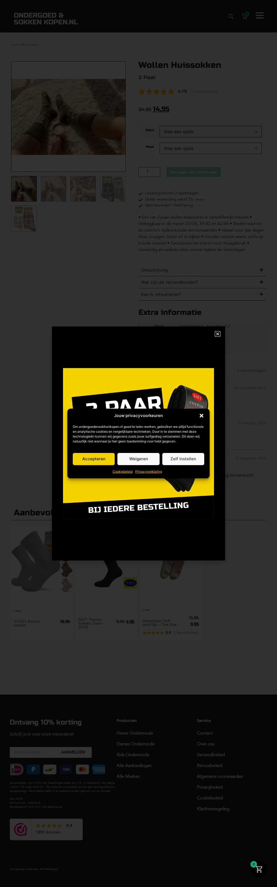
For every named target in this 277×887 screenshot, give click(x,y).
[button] (201, 415)
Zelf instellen (183, 458)
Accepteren (93, 458)
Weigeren (138, 458)
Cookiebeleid (123, 471)
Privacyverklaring (148, 471)
